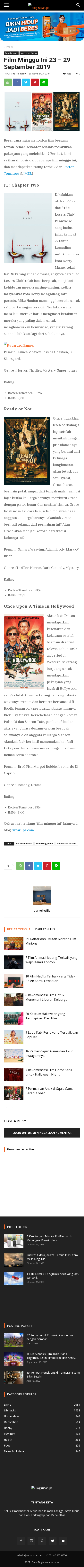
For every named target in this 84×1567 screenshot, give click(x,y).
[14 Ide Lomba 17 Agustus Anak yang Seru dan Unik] (13, 1278)
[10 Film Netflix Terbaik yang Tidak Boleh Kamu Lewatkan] (13, 981)
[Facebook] (21, 1541)
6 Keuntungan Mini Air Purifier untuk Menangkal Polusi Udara (49, 1238)
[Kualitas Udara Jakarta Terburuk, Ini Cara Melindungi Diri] (13, 1260)
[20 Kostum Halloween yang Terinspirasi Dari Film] (13, 1018)
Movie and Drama (29, 53)
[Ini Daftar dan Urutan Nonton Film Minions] (13, 943)
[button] (78, 5)
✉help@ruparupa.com (29, 1555)
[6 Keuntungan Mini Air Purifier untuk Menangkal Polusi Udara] (13, 1241)
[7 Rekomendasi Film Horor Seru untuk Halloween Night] (13, 1074)
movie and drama (66, 843)
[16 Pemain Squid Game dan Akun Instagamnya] (13, 1055)
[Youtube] (63, 1541)
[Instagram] (31, 1541)
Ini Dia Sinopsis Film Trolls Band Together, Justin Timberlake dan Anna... (51, 1356)
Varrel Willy (19, 73)
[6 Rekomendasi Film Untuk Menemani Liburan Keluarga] (13, 999)
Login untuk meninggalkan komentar (42, 1133)
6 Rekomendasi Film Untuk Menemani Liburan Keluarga (46, 997)
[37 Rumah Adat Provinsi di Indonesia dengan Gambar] (13, 1340)
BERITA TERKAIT (18, 929)
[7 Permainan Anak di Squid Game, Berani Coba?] (13, 1093)
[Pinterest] (42, 1541)
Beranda (8, 47)
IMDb (27, 173)
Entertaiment (11, 53)
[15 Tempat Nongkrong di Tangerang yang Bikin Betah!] (13, 1377)
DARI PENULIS (45, 929)
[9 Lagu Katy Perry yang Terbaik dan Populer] (13, 1037)
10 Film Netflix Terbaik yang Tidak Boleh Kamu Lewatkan (50, 978)
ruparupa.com (23, 830)
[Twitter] (52, 1541)
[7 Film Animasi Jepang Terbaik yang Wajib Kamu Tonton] (13, 962)
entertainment (24, 843)
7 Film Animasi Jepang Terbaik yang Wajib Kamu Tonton (51, 959)
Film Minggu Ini (44, 843)
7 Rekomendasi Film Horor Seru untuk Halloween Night (48, 1072)
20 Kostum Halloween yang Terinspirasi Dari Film (45, 1016)
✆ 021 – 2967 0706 (56, 1555)
